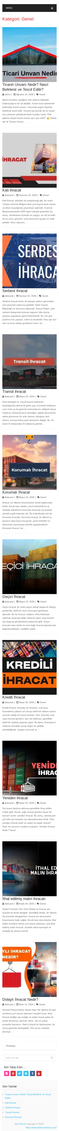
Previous (10, 1046)
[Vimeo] (26, 1073)
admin (8, 94)
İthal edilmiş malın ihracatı (24, 899)
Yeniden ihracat (15, 798)
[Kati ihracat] (29, 160)
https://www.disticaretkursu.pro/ (41, 1127)
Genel (42, 94)
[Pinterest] (13, 1073)
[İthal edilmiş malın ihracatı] (29, 868)
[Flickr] (6, 1073)
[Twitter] (19, 1073)
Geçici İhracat (13, 596)
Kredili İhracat (13, 697)
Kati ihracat (11, 190)
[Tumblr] (32, 1073)
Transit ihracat (14, 391)
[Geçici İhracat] (29, 566)
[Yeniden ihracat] (29, 768)
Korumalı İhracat (16, 492)
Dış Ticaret (20, 1124)
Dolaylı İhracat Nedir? (20, 999)
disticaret (9, 195)
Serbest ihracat (15, 291)
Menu (9, 8)
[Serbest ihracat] (29, 261)
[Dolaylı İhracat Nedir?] (29, 969)
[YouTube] (39, 1073)
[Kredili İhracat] (29, 667)
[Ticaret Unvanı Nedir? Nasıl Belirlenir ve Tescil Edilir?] (29, 54)
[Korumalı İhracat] (29, 462)
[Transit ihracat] (29, 361)
